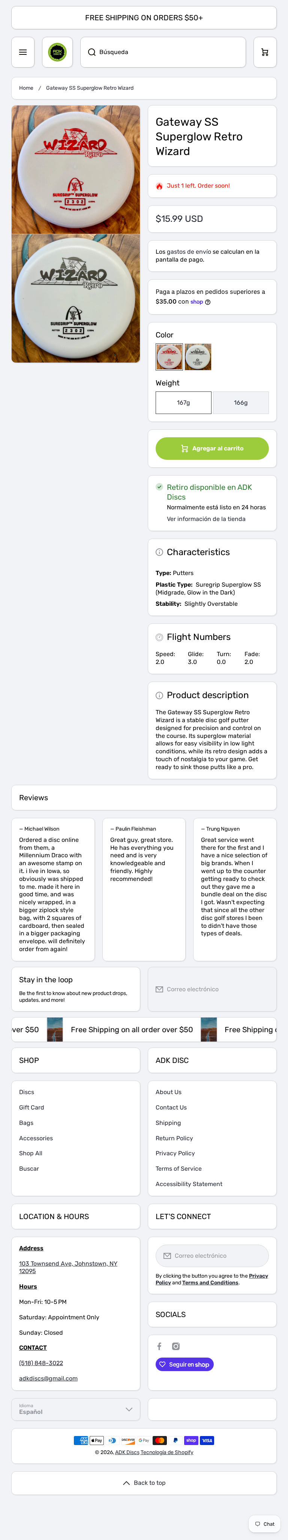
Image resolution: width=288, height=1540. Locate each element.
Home (26, 88)
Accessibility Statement (189, 1184)
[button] (265, 52)
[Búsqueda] (88, 52)
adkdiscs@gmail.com (48, 1378)
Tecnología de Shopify (167, 1452)
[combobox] (163, 52)
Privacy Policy (175, 1153)
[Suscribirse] (265, 989)
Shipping (168, 1122)
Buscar (29, 1168)
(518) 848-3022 (41, 1363)
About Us (169, 1092)
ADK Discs (127, 1452)
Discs (26, 1092)
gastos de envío (189, 251)
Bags (26, 1122)
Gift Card (31, 1107)
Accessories (36, 1138)
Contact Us (171, 1107)
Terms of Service (179, 1168)
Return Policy (174, 1138)
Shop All (30, 1153)
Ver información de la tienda (206, 518)
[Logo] (57, 52)
